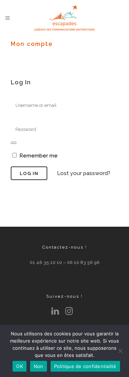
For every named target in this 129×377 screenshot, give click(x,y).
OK (19, 366)
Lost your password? (83, 173)
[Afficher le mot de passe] (13, 143)
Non (38, 366)
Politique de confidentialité (85, 366)
